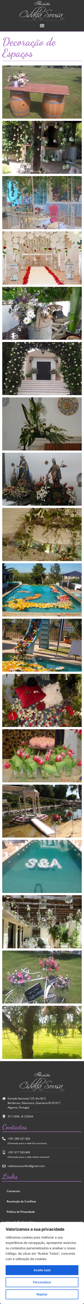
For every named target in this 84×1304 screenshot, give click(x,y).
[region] (42, 1263)
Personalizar (42, 1282)
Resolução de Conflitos (21, 1201)
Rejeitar (42, 1294)
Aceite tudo (42, 1270)
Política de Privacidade (21, 1212)
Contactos (13, 1191)
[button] (42, 25)
